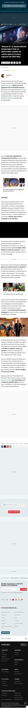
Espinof (15, 664)
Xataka (3, 652)
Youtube (13, 599)
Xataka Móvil (4, 654)
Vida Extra (16, 654)
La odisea (16, 620)
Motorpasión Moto (18, 673)
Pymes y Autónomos (18, 683)
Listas (15, 617)
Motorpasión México (18, 699)
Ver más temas (5, 632)
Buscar (26, 638)
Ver (14, 512)
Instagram (16, 599)
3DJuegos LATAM (17, 693)
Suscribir (23, 589)
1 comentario (6, 62)
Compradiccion (5, 685)
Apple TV (4, 620)
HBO (21, 443)
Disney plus (4, 615)
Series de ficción (10, 443)
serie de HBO (7, 380)
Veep (24, 89)
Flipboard (17, 63)
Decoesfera (4, 683)
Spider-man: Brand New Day (7, 627)
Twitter (14, 63)
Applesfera (4, 656)
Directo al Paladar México (7, 699)
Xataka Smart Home (6, 658)
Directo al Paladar (5, 671)
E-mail (20, 63)
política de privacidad (18, 592)
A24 (15, 24)
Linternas (16, 626)
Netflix (3, 617)
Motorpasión (17, 671)
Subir (22, 644)
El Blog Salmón (17, 681)
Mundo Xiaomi (5, 661)
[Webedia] (5, 645)
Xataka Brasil (4, 695)
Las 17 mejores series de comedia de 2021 (13, 294)
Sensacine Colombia (18, 697)
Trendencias (4, 681)
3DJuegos (16, 652)
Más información (15, 706)
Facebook (12, 63)
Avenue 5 (9, 85)
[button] (9, 75)
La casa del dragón (22, 24)
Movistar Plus (17, 615)
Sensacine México (18, 695)
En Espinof (5, 187)
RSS (19, 599)
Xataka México (5, 693)
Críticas (17, 443)
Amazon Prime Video (19, 612)
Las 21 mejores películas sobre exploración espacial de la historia (13, 190)
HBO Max (10, 98)
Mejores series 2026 (14, 578)
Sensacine (16, 662)
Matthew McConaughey (7, 24)
